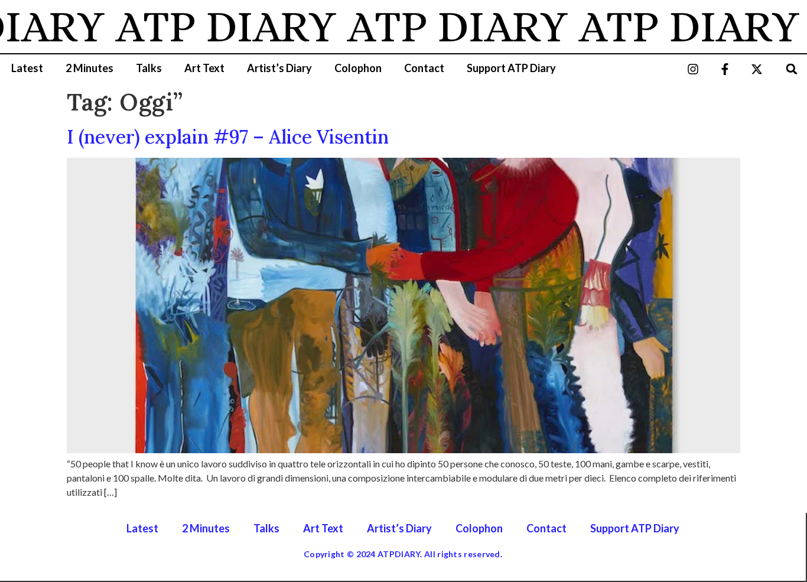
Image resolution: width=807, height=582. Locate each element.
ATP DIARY (213, 26)
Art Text (204, 67)
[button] (792, 69)
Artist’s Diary (279, 67)
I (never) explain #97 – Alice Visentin (228, 137)
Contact (424, 67)
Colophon (358, 67)
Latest (27, 67)
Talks (149, 67)
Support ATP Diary (511, 67)
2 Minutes (89, 67)
